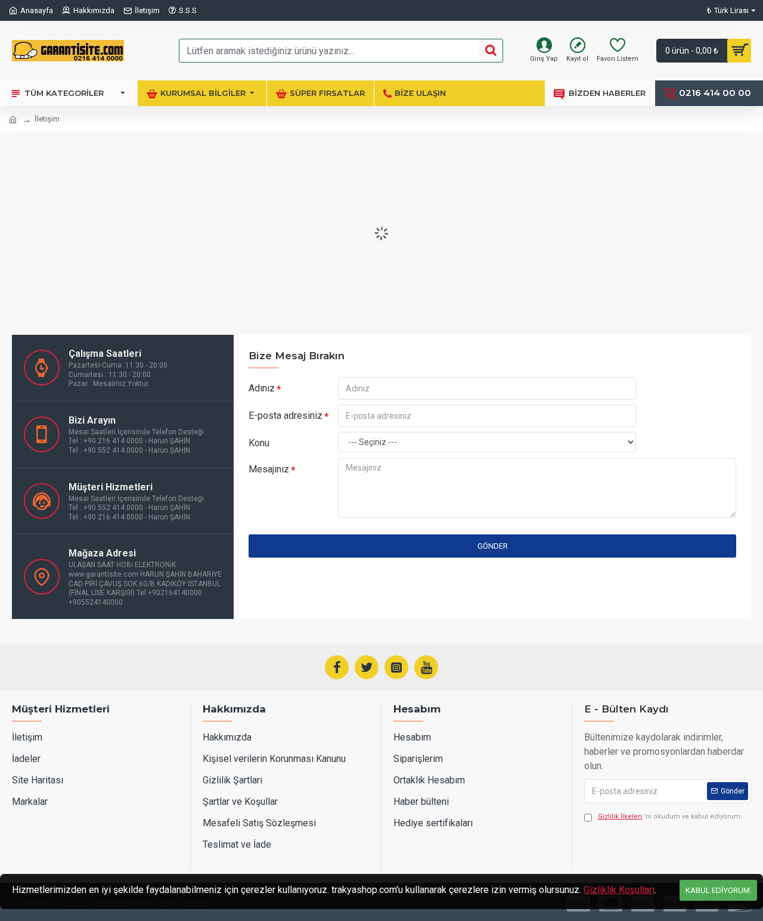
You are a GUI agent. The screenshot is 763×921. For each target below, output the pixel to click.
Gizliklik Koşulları (619, 889)
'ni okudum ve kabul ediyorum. (670, 816)
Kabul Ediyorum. (719, 890)
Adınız (262, 388)
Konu (259, 443)
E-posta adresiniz (285, 415)
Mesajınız (269, 469)
